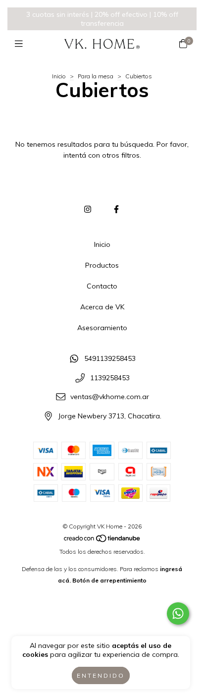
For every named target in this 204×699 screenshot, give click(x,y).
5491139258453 (110, 358)
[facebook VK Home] (116, 209)
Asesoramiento (102, 327)
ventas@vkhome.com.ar (109, 397)
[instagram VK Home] (87, 209)
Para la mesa (95, 76)
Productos (102, 265)
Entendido (101, 675)
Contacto (102, 286)
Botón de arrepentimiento (109, 580)
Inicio (59, 76)
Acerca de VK (102, 306)
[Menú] (21, 44)
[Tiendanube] (102, 540)
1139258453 (110, 377)
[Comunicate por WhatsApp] (178, 613)
